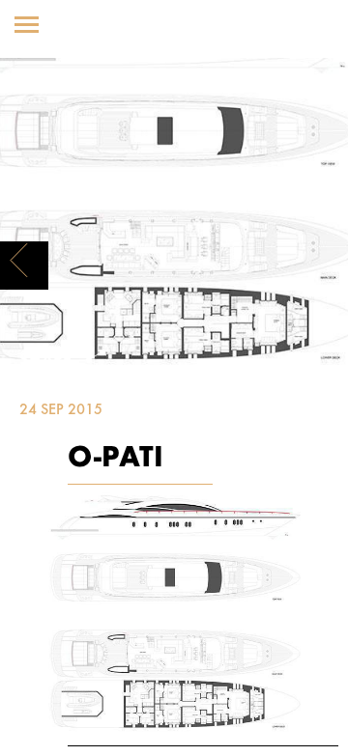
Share (47, 361)
